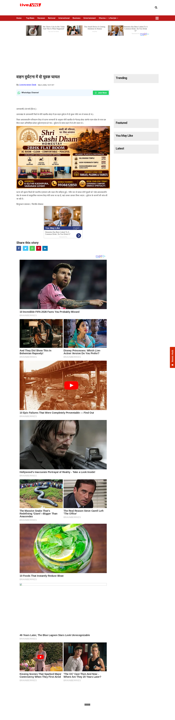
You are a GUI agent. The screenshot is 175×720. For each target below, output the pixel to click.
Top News (30, 18)
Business (76, 18)
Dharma (102, 18)
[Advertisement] (87, 54)
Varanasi (41, 18)
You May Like (124, 135)
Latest (120, 148)
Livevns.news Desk (27, 85)
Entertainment (90, 18)
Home (18, 18)
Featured (121, 123)
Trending (121, 78)
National (51, 18)
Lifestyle (112, 18)
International (64, 18)
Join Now (102, 93)
